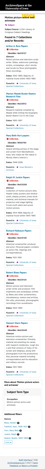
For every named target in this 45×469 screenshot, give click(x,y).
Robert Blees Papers (16, 272)
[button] (18, 392)
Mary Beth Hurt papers (17, 135)
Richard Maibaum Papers (18, 230)
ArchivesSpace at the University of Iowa (18, 7)
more (7, 442)
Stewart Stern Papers (17, 323)
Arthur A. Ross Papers (17, 46)
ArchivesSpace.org (15, 463)
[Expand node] (42, 12)
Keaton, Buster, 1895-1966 (17, 438)
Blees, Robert (11, 423)
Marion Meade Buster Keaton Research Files (21, 95)
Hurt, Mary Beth (12, 430)
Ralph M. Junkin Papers (18, 177)
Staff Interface (25, 460)
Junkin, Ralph (11, 434)
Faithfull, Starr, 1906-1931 (17, 426)
